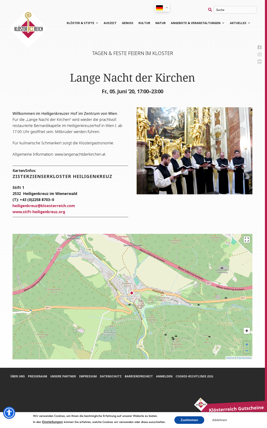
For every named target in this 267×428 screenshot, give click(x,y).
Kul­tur (144, 23)
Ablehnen (219, 420)
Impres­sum (88, 376)
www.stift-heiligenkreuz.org (39, 211)
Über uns (17, 376)
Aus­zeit (110, 23)
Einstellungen (52, 422)
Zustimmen (189, 420)
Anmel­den (164, 376)
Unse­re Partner (63, 376)
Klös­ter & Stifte (80, 23)
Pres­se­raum (37, 376)
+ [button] (246, 344)
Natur (160, 23)
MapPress (230, 358)
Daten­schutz (111, 376)
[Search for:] (232, 10)
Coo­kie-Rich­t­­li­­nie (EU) (194, 376)
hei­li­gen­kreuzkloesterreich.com (44, 205)
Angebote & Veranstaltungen (195, 23)
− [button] (246, 350)
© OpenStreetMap (244, 358)
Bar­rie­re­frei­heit (139, 376)
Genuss (127, 23)
